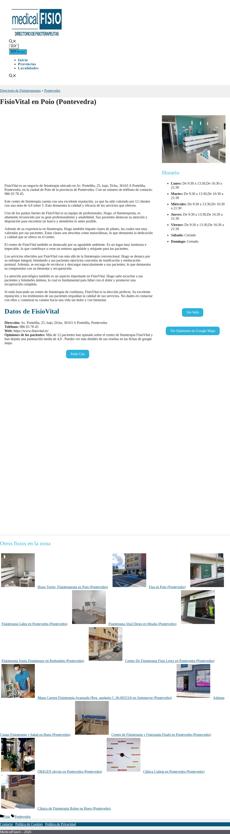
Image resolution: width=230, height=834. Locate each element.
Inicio (23, 60)
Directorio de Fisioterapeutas (20, 91)
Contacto (6, 824)
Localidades (28, 68)
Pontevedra (52, 91)
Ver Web (192, 312)
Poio (7, 816)
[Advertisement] (78, 148)
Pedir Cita (78, 354)
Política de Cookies (29, 824)
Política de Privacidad (60, 824)
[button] (12, 42)
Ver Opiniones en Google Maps (192, 331)
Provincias (27, 64)
